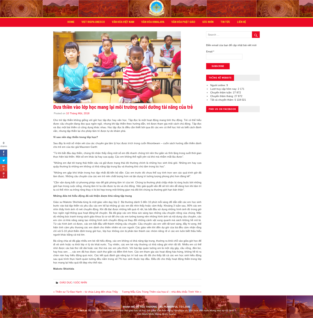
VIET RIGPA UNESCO (93, 22)
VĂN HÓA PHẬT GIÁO (183, 22)
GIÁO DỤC (66, 282)
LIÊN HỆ (241, 22)
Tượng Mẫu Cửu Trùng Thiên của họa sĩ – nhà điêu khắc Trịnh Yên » (161, 291)
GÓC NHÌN (208, 22)
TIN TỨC (225, 22)
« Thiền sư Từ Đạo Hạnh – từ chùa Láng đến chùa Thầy (85, 291)
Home (70, 22)
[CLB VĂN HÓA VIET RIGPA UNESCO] (156, 15)
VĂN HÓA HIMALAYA (152, 22)
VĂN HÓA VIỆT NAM (123, 22)
